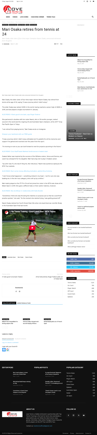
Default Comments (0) (8, 338)
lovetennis (6, 44)
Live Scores (24, 17)
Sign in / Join (20, 1)
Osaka (27, 24)
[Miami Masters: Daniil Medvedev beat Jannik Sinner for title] (71, 89)
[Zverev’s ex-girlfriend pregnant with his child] (71, 209)
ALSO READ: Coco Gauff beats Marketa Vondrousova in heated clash (25, 151)
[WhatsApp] (28, 48)
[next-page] (6, 327)
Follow (91, 263)
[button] (92, 17)
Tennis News (10, 22)
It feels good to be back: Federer (12, 277)
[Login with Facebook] (4, 349)
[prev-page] (3, 327)
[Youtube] (93, 1)
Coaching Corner (37, 17)
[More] (42, 48)
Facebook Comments (20, 338)
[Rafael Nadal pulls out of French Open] (53, 313)
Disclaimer (65, 433)
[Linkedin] (33, 48)
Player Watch (21, 24)
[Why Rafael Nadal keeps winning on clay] (7, 384)
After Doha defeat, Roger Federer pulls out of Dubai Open (49, 278)
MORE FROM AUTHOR (24, 303)
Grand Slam (5, 24)
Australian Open (13, 24)
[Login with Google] (7, 349)
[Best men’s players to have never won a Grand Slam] (7, 375)
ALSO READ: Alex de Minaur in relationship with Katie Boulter (22, 191)
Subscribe (91, 271)
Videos (15, 17)
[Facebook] (84, 1)
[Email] (37, 48)
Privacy (72, 433)
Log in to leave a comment (10, 342)
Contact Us (88, 433)
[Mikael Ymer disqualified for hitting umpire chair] (11, 313)
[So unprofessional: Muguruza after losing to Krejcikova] (71, 182)
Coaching (72, 131)
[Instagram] (87, 1)
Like (92, 259)
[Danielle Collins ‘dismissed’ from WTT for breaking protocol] (71, 191)
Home (3, 22)
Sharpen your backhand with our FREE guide (17, 134)
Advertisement (80, 433)
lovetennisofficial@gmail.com (43, 426)
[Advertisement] (60, 9)
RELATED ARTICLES (9, 303)
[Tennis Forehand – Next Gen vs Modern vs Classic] (80, 124)
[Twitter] (90, 1)
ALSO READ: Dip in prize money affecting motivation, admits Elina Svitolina (27, 171)
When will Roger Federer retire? (76, 247)
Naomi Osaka (28, 257)
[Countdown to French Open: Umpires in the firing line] (7, 393)
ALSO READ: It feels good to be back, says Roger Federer (21, 114)
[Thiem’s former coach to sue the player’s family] (71, 200)
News (8, 17)
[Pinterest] (24, 48)
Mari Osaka (20, 257)
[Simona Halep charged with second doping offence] (32, 313)
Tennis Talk (51, 17)
